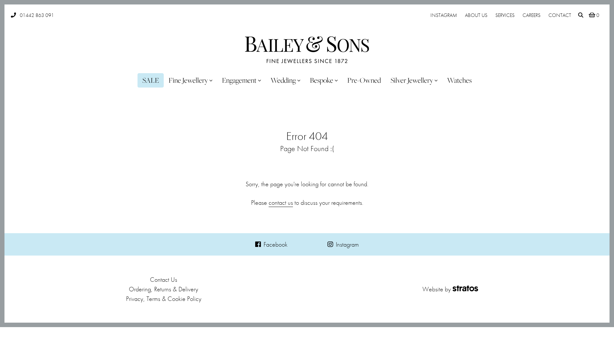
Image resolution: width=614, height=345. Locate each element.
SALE (150, 80)
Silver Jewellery (411, 80)
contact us (281, 202)
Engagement (239, 80)
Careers (531, 15)
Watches (459, 80)
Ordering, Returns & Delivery (163, 289)
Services (505, 15)
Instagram (443, 15)
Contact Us (163, 279)
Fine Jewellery (188, 80)
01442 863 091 (37, 15)
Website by (436, 289)
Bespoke (321, 80)
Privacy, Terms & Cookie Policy (163, 299)
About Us (476, 15)
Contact (559, 15)
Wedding (283, 80)
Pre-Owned (364, 80)
